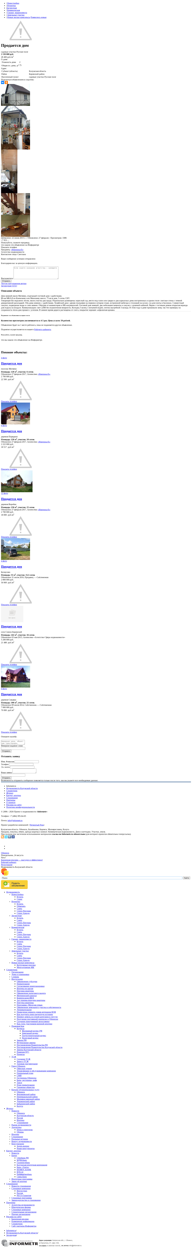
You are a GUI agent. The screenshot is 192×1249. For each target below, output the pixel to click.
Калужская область (25, 1115)
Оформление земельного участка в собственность (39, 1007)
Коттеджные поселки (26, 965)
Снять (19, 908)
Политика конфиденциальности (20, 807)
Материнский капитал (27, 995)
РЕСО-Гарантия (24, 1195)
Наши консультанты (26, 1148)
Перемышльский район (27, 1097)
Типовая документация (27, 1064)
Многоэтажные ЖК (25, 967)
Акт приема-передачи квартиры (31, 1000)
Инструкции (17, 979)
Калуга (20, 1106)
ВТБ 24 (20, 1172)
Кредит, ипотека (13, 795)
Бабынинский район (26, 1104)
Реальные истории (19, 1139)
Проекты (21, 1054)
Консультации (17, 1144)
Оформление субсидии (27, 981)
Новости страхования (21, 1186)
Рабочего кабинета (42, 329)
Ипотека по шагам (25, 988)
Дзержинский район (26, 1101)
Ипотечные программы (21, 1179)
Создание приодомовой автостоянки (33, 1021)
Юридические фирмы (21, 1207)
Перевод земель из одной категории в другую (37, 1017)
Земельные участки (15, 15)
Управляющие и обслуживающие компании (36, 1071)
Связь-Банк (22, 1177)
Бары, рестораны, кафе (27, 1080)
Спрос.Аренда (23, 913)
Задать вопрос (23, 1146)
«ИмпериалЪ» (17, 250)
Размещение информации (22, 1221)
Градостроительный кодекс (34, 1035)
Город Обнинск (18, 1066)
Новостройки (13, 3)
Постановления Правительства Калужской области (39, 1047)
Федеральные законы (26, 1043)
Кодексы (20, 1028)
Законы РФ (22, 1040)
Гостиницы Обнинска (26, 1078)
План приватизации (26, 1085)
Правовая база (17, 1026)
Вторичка (11, 5)
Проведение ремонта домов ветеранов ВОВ (36, 1012)
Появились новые (38, 17)
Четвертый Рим (37, 825)
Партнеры (10, 800)
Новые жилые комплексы (18, 17)
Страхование (12, 798)
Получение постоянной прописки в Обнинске (37, 1019)
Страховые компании (21, 1188)
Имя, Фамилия (7, 761)
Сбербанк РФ (23, 1158)
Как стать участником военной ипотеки (34, 1024)
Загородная (12, 8)
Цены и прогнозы (25, 1130)
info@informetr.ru (15, 820)
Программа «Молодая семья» (30, 1005)
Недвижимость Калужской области (22, 788)
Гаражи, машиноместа (17, 12)
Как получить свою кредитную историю (35, 1014)
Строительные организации (23, 1212)
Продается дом (11, 363)
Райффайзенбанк (24, 1174)
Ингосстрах (22, 1191)
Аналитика (16, 1127)
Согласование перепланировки (31, 986)
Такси (19, 1082)
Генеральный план (25, 1073)
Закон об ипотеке (19, 1181)
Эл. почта (5, 767)
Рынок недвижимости (21, 1125)
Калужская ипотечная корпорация (32, 1165)
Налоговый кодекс (30, 1038)
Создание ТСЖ (23, 1059)
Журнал (9, 793)
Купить (20, 897)
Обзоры (20, 1132)
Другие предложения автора (13, 283)
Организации (17, 972)
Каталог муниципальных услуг (25, 1090)
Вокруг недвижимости (21, 1141)
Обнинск (5, 853)
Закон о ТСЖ (22, 1061)
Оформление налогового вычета (31, 993)
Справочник (11, 791)
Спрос (19, 899)
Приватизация (23, 984)
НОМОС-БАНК (24, 1170)
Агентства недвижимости (23, 1205)
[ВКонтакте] (2, 82)
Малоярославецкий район (28, 1099)
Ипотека (20, 1120)
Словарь (15, 977)
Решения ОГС (23, 1052)
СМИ (19, 1075)
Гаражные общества (26, 1087)
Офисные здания (24, 1068)
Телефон (5, 764)
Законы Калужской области (29, 1050)
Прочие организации (20, 1214)
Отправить (6, 281)
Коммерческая (13, 10)
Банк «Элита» (23, 1167)
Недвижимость (13, 892)
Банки (14, 1155)
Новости (15, 1111)
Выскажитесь (7, 278)
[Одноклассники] (6, 82)
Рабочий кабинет (8, 862)
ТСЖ (13, 1057)
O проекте (10, 802)
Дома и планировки (20, 974)
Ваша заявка (6, 772)
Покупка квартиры (25, 1003)
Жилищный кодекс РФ (32, 1031)
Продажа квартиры (25, 991)
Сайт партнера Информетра (23, 1226)
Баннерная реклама (20, 1219)
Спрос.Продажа (24, 911)
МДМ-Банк (22, 1160)
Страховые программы (21, 1198)
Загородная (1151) (9, 286)
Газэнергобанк (23, 1162)
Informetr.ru (11, 1230)
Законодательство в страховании (26, 1200)
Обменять (21, 906)
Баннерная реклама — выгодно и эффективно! (22, 860)
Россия (20, 1118)
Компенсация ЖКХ (25, 998)
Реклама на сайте (14, 805)
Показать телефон (9, 247)
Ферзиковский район (26, 1094)
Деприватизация (24, 1010)
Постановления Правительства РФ (32, 1045)
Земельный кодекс (30, 1033)
